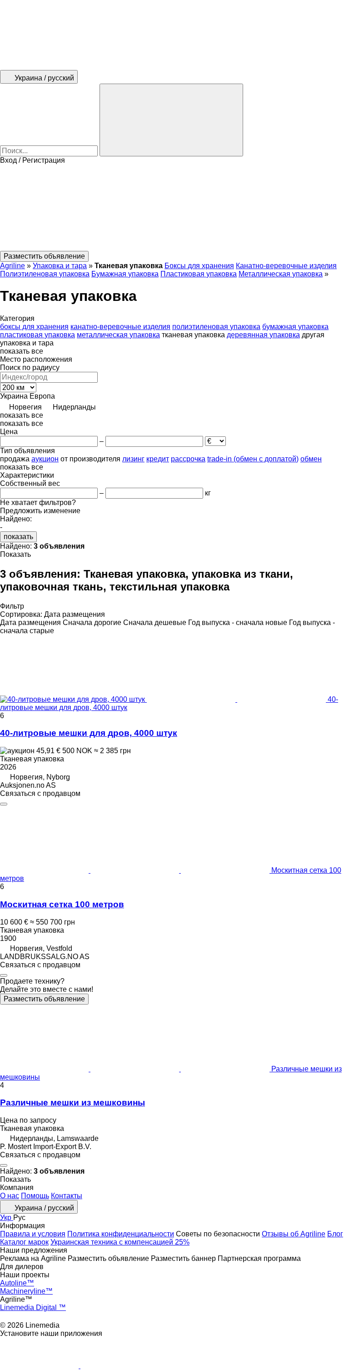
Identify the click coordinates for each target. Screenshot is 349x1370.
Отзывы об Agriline (293, 1234)
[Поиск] (171, 120)
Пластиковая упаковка (198, 274)
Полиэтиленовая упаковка (45, 274)
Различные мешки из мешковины (72, 1102)
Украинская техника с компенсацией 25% (119, 1242)
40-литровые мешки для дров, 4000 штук (88, 733)
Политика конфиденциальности (120, 1234)
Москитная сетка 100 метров (62, 904)
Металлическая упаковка (281, 274)
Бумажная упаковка (125, 274)
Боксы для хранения (199, 266)
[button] (174, 208)
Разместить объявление (44, 999)
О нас (9, 1196)
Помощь (35, 1196)
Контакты (66, 1196)
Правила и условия (32, 1234)
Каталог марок (24, 1242)
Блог (335, 1234)
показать (18, 536)
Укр (6, 1217)
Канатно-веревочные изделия (286, 266)
